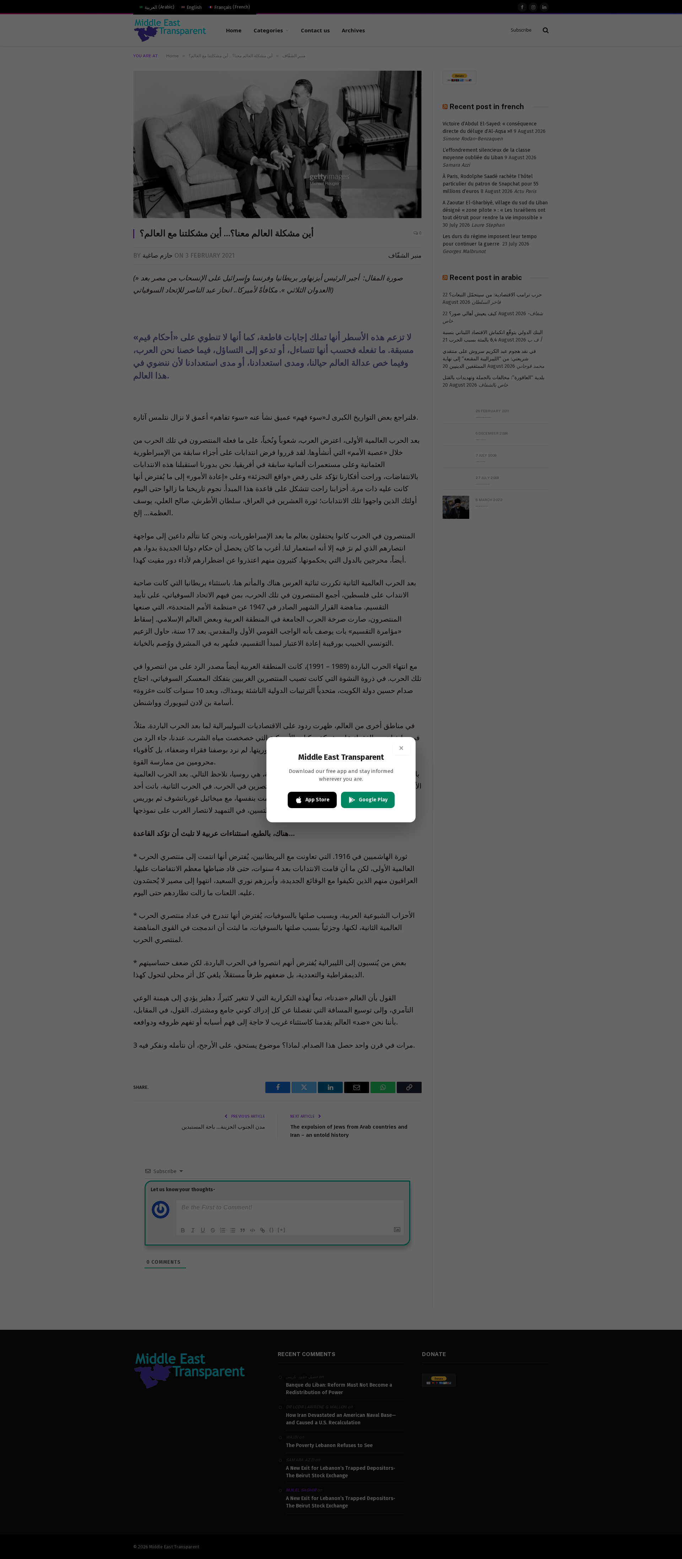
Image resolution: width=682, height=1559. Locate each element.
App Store (317, 800)
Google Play (373, 800)
